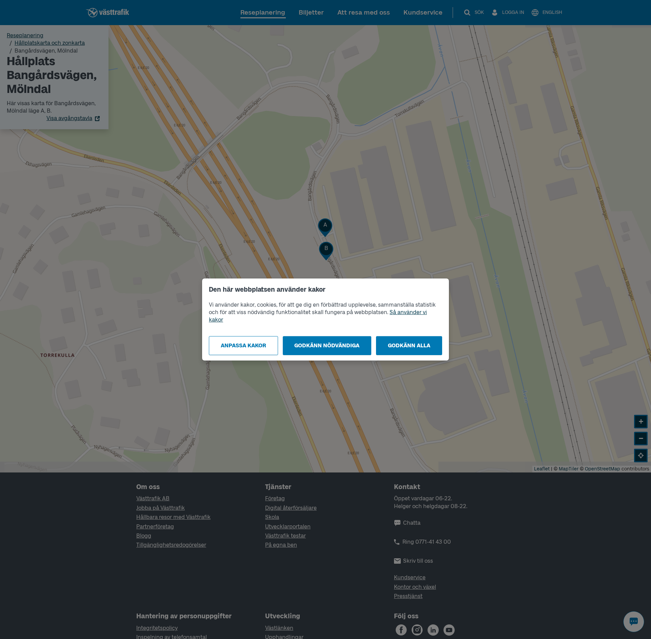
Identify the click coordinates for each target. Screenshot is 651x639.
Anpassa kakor (243, 345)
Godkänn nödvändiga (326, 345)
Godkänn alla (409, 345)
